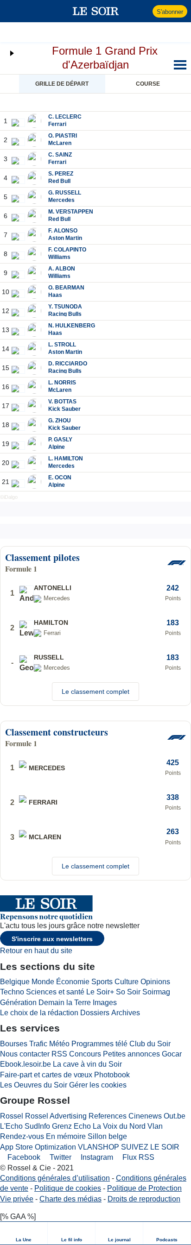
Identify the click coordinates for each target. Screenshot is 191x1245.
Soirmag (156, 992)
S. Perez (60, 173)
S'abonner (170, 11)
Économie (72, 982)
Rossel (11, 1116)
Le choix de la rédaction (39, 1013)
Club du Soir (150, 1044)
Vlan (155, 1126)
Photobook (112, 1075)
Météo (59, 1044)
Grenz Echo (71, 1126)
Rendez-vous (22, 1136)
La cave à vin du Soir (87, 1064)
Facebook (23, 1157)
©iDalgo (9, 497)
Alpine (56, 447)
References (108, 1116)
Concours (85, 1054)
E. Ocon (59, 477)
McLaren (59, 143)
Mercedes (61, 200)
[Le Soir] (96, 11)
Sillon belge (107, 1136)
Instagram (96, 1157)
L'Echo (11, 1126)
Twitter (59, 1157)
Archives (125, 1013)
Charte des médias (70, 1199)
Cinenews (145, 1116)
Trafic (38, 1044)
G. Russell (64, 192)
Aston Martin (65, 238)
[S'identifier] (144, 11)
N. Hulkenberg (71, 325)
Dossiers (94, 1013)
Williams (59, 257)
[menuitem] (24, 1233)
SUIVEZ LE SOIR (150, 1147)
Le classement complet (95, 691)
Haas (55, 295)
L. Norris (62, 382)
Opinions (155, 982)
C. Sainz (60, 154)
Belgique (15, 982)
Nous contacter (25, 1054)
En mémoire (66, 1136)
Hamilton (51, 622)
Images (105, 1002)
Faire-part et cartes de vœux (46, 1075)
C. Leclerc (65, 116)
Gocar (172, 1054)
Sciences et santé (55, 992)
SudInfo (37, 1126)
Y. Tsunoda (65, 306)
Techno (12, 992)
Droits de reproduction (144, 1199)
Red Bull (59, 181)
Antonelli (52, 587)
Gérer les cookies (98, 1085)
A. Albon (61, 268)
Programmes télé (99, 1044)
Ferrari (57, 124)
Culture (127, 982)
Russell (49, 657)
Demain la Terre (64, 1002)
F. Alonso (62, 230)
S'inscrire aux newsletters (52, 939)
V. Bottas (62, 401)
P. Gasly (60, 439)
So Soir (128, 992)
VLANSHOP (98, 1147)
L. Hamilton (65, 458)
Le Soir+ (100, 992)
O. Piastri (62, 135)
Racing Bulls (65, 314)
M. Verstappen (70, 211)
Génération (18, 1002)
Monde (43, 982)
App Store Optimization (38, 1147)
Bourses (13, 1044)
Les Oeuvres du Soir (33, 1085)
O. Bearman (66, 287)
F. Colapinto (67, 249)
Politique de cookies (67, 1188)
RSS (59, 1054)
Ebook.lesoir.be (25, 1064)
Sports (102, 982)
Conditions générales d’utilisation (55, 1178)
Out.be (174, 1116)
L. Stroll (62, 344)
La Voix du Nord (119, 1126)
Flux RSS (137, 1157)
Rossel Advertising (56, 1116)
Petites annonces (131, 1054)
